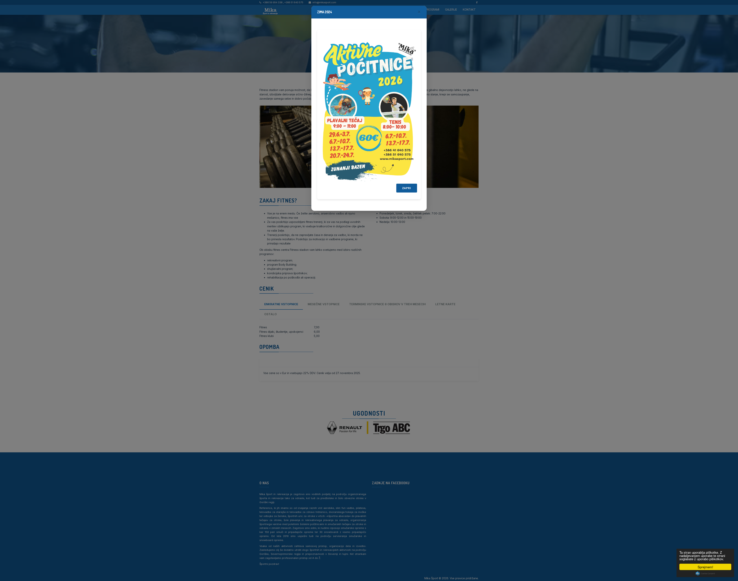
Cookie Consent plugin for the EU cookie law (705, 573)
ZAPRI (406, 188)
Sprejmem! (705, 566)
